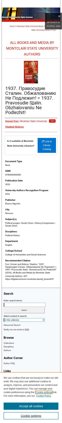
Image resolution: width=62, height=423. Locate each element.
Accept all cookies (31, 406)
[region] (31, 397)
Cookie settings (44, 392)
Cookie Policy (43, 396)
